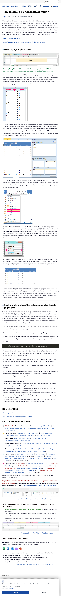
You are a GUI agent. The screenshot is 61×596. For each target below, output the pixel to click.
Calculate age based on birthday (42, 466)
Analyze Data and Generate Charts (37, 428)
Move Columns (43, 449)
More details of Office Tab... (30, 533)
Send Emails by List (36, 458)
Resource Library (21, 456)
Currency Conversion (27, 470)
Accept (16, 592)
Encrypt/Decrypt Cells (20, 458)
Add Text (27, 463)
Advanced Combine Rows (13, 472)
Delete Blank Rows (46, 433)
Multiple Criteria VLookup (22, 438)
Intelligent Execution (44, 426)
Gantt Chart (8, 466)
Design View (29, 454)
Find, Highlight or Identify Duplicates (27, 433)
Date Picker (39, 456)
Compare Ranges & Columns (36, 451)
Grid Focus (20, 454)
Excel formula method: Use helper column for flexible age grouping (24, 42)
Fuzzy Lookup (25, 440)
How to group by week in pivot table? (14, 413)
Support (46, 6)
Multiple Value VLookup (39, 438)
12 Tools (20, 463)
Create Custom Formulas (17, 428)
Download (14, 6)
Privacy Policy (10, 588)
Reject (44, 592)
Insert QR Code (21, 468)
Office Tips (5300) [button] (34, 6)
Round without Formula (43, 435)
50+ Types (53, 463)
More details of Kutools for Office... (28, 564)
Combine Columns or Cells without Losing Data (20, 435)
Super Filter (47, 458)
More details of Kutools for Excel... (28, 499)
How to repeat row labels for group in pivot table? (18, 416)
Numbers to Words (14, 470)
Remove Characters (37, 463)
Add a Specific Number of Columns (26, 449)
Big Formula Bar (40, 454)
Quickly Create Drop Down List (31, 443)
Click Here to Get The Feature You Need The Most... (39, 486)
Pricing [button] (23, 6)
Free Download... (47, 499)
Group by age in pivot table (11, 38)
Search (55, 6)
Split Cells (24, 472)
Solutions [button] (5, 6)
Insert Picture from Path (34, 468)
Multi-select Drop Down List (17, 446)
